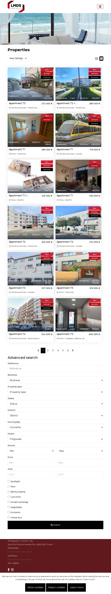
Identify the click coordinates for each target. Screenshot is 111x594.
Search (56, 525)
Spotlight (15, 481)
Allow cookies (35, 587)
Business (12, 375)
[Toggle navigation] (100, 6)
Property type (15, 386)
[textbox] (31, 462)
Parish (11, 433)
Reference (13, 363)
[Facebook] (9, 569)
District (11, 410)
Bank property (18, 491)
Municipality (14, 422)
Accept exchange (19, 502)
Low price (16, 497)
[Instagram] (13, 569)
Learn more (77, 587)
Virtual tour (16, 517)
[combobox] (31, 462)
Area (10, 469)
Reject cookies (56, 587)
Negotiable (16, 507)
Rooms (11, 445)
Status (11, 398)
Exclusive (15, 512)
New (13, 486)
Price (10, 457)
